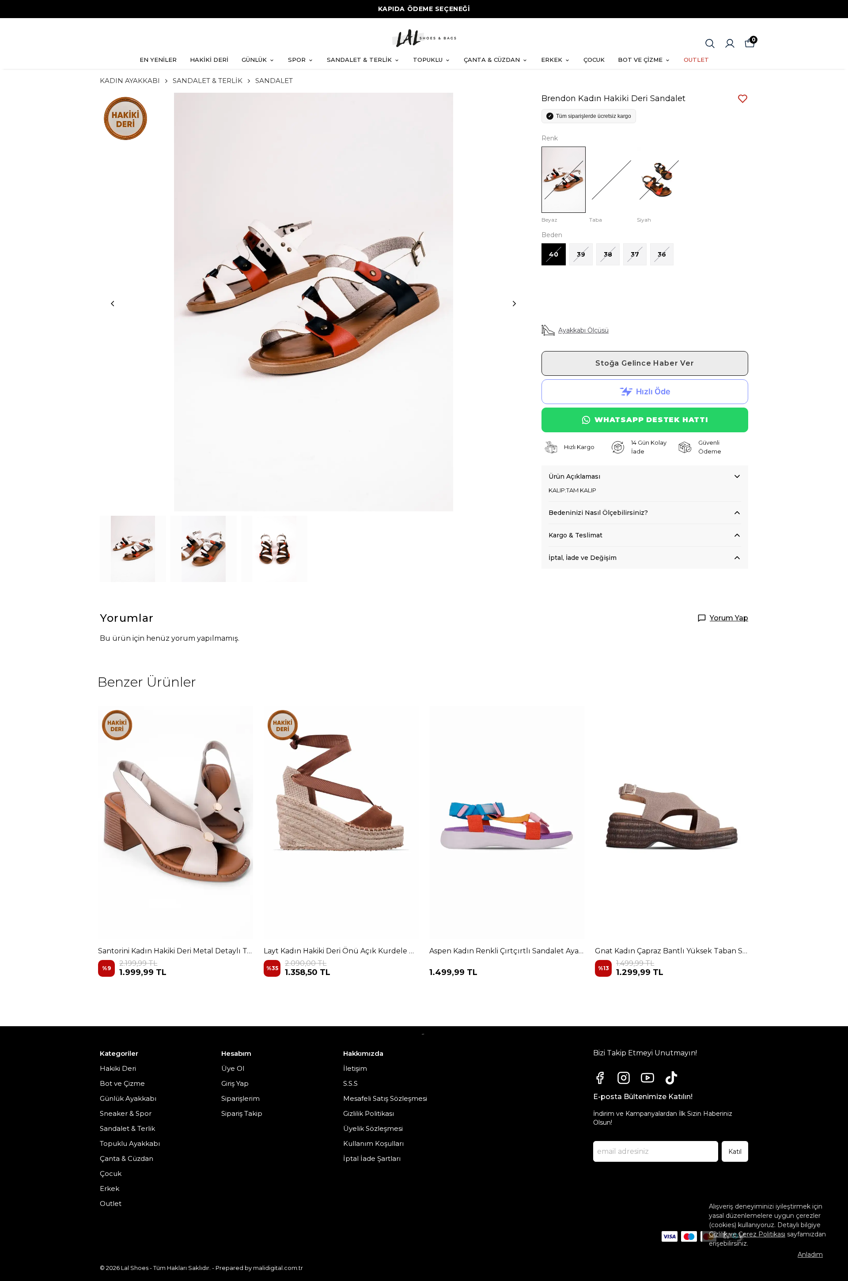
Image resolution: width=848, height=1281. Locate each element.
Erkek (109, 1188)
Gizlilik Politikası (368, 1113)
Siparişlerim (240, 1098)
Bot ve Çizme (122, 1083)
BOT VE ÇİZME (640, 59)
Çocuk (110, 1173)
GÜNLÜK (254, 59)
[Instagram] (623, 1078)
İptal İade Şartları (372, 1158)
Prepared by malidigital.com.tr (259, 1267)
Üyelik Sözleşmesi (373, 1128)
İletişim (355, 1068)
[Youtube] (647, 1078)
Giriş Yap (235, 1083)
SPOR (297, 59)
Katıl (735, 1152)
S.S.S (350, 1083)
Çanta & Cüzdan (126, 1158)
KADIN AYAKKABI (130, 80)
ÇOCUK (594, 59)
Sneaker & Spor (125, 1113)
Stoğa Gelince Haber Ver (644, 363)
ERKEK (551, 59)
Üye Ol (232, 1068)
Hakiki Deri (118, 1068)
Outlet (110, 1203)
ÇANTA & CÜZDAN (492, 59)
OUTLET (696, 59)
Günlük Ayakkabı (128, 1098)
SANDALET (274, 80)
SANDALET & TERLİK (359, 59)
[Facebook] (599, 1078)
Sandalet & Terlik (127, 1128)
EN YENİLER (158, 59)
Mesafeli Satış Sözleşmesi (385, 1098)
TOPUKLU (428, 59)
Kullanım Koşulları (373, 1143)
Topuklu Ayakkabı (130, 1143)
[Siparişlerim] (729, 43)
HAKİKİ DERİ (209, 59)
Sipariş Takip (241, 1113)
